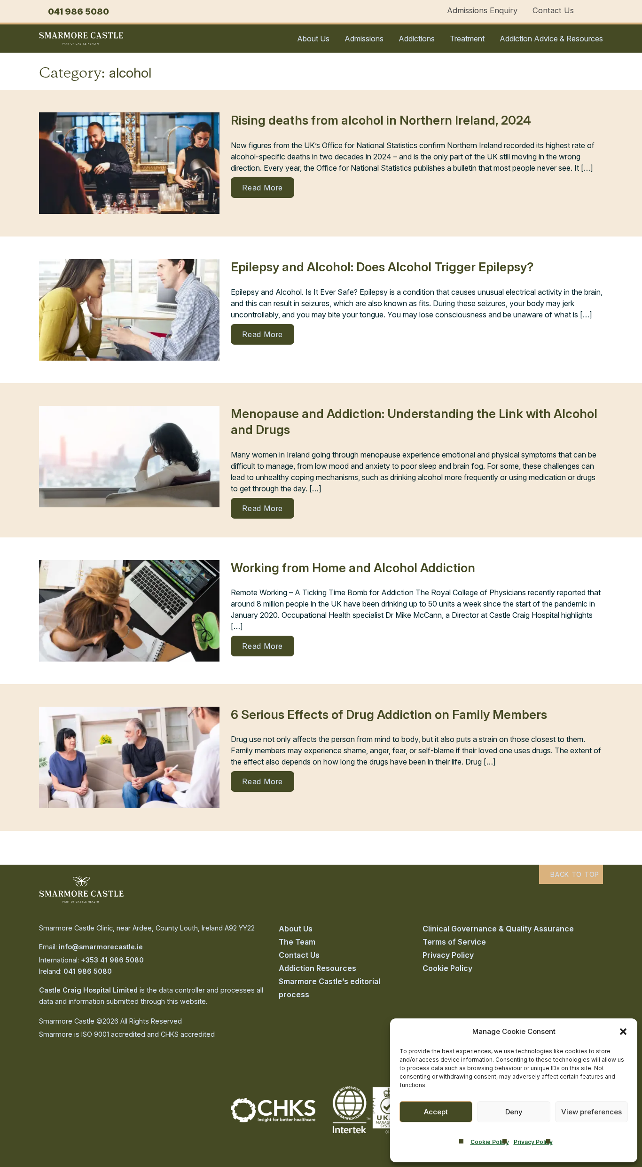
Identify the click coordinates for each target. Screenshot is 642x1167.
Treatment (467, 38)
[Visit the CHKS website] (273, 1119)
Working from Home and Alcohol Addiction (353, 567)
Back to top (573, 874)
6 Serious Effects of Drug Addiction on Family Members (389, 714)
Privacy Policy (533, 1141)
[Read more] (129, 163)
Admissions (364, 38)
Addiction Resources (317, 968)
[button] (623, 1031)
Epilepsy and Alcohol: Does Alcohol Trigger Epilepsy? (382, 267)
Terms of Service (454, 941)
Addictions (417, 38)
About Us (313, 38)
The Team (297, 941)
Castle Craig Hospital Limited (88, 990)
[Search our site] (599, 11)
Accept (436, 1111)
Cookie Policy (489, 1141)
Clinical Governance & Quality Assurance (498, 928)
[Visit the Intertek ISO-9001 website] (369, 1134)
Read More (262, 187)
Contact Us (553, 10)
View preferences (591, 1111)
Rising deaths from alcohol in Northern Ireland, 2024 (381, 120)
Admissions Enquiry (482, 10)
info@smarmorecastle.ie (101, 947)
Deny (514, 1111)
